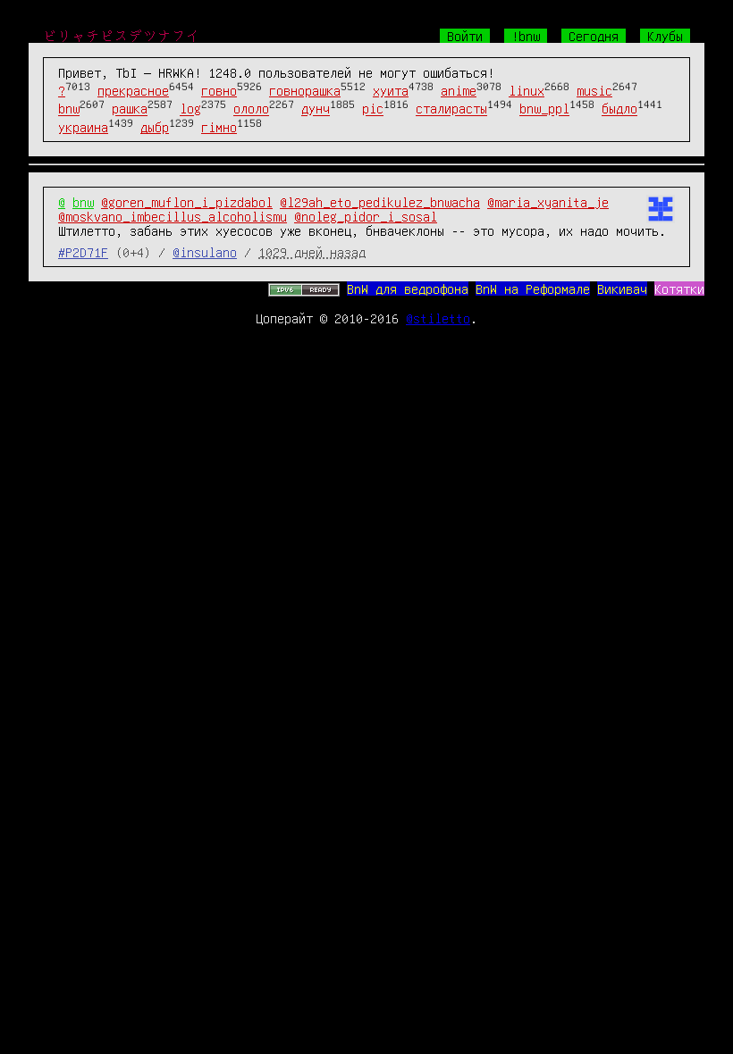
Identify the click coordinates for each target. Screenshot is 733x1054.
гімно (219, 127)
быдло (619, 109)
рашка (129, 109)
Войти (465, 36)
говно (219, 90)
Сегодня (594, 36)
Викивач (622, 288)
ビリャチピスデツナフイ (121, 36)
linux (526, 90)
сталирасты (451, 109)
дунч (315, 109)
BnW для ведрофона (407, 288)
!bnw (525, 36)
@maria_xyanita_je (548, 202)
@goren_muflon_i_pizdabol (187, 202)
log (190, 109)
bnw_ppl (544, 109)
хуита (391, 90)
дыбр (154, 127)
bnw (69, 109)
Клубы (665, 36)
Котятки (679, 288)
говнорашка (305, 90)
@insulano (205, 252)
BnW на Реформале (533, 288)
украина (83, 127)
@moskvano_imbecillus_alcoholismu (172, 216)
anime (458, 90)
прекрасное (133, 90)
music (594, 90)
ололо (251, 109)
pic (372, 109)
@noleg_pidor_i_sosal (365, 216)
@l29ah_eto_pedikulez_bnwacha (380, 202)
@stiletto (438, 318)
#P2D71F (83, 252)
